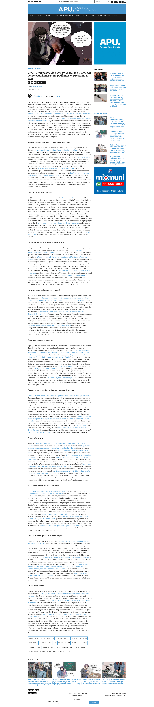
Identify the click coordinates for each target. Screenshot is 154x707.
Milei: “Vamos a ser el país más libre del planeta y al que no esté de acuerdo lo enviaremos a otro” (118, 148)
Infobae (74, 643)
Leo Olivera (70, 652)
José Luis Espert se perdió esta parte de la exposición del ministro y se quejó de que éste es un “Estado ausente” (59, 418)
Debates (114, 15)
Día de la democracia (79, 638)
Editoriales (32, 15)
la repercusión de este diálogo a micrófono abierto (56, 168)
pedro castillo (58, 652)
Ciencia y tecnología (104, 15)
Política (40, 15)
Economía (48, 15)
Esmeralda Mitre (35, 647)
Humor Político (34, 68)
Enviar (94, 702)
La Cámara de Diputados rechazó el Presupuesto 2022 (48, 491)
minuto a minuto (44, 214)
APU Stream (44, 19)
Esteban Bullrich (81, 647)
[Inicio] (77, 9)
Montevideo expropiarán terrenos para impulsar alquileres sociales (64, 557)
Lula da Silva (33, 643)
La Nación (83, 643)
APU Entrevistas (54, 19)
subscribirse (32, 693)
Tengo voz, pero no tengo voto (39, 432)
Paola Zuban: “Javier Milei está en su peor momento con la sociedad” (118, 88)
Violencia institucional (66, 15)
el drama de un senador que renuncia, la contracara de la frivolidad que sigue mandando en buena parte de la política (59, 352)
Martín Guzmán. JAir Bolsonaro (40, 652)
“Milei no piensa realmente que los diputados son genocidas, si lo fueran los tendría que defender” (117, 135)
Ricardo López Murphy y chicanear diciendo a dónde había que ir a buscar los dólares (59, 114)
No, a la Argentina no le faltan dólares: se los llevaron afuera (56, 150)
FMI (55, 643)
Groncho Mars (36, 86)
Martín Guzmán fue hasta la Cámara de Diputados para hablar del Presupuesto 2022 (58, 396)
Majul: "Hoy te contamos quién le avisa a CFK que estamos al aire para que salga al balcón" (117, 160)
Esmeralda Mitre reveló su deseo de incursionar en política (49, 325)
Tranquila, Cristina (82, 157)
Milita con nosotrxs (35, 1)
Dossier (93, 15)
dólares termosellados (51, 647)
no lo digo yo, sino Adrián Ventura (45, 369)
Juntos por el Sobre (64, 366)
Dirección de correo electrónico (53, 702)
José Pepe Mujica (46, 643)
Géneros (55, 15)
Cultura (78, 15)
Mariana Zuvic (67, 647)
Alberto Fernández (63, 638)
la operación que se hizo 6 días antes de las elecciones (58, 223)
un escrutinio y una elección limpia (60, 378)
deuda (60, 643)
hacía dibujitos (80, 425)
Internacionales (33, 19)
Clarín (67, 643)
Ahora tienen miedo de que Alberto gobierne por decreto (60, 526)
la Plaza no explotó (67, 198)
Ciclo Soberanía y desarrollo (69, 19)
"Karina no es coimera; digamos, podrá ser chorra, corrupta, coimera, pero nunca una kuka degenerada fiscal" (118, 122)
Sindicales (86, 15)
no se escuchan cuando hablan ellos (55, 514)
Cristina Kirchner (47, 638)
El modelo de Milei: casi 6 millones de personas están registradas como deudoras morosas (117, 77)
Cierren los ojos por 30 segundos (73, 275)
